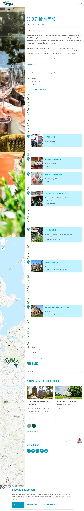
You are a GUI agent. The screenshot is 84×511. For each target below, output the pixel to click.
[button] (16, 366)
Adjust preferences (48, 505)
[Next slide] (22, 122)
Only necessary (32, 505)
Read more (30, 64)
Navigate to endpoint (38, 358)
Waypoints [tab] (52, 73)
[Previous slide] (29, 426)
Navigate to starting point (39, 89)
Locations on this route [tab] (36, 73)
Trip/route (30, 371)
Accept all (18, 505)
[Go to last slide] (3, 122)
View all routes (31, 432)
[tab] (10, 235)
